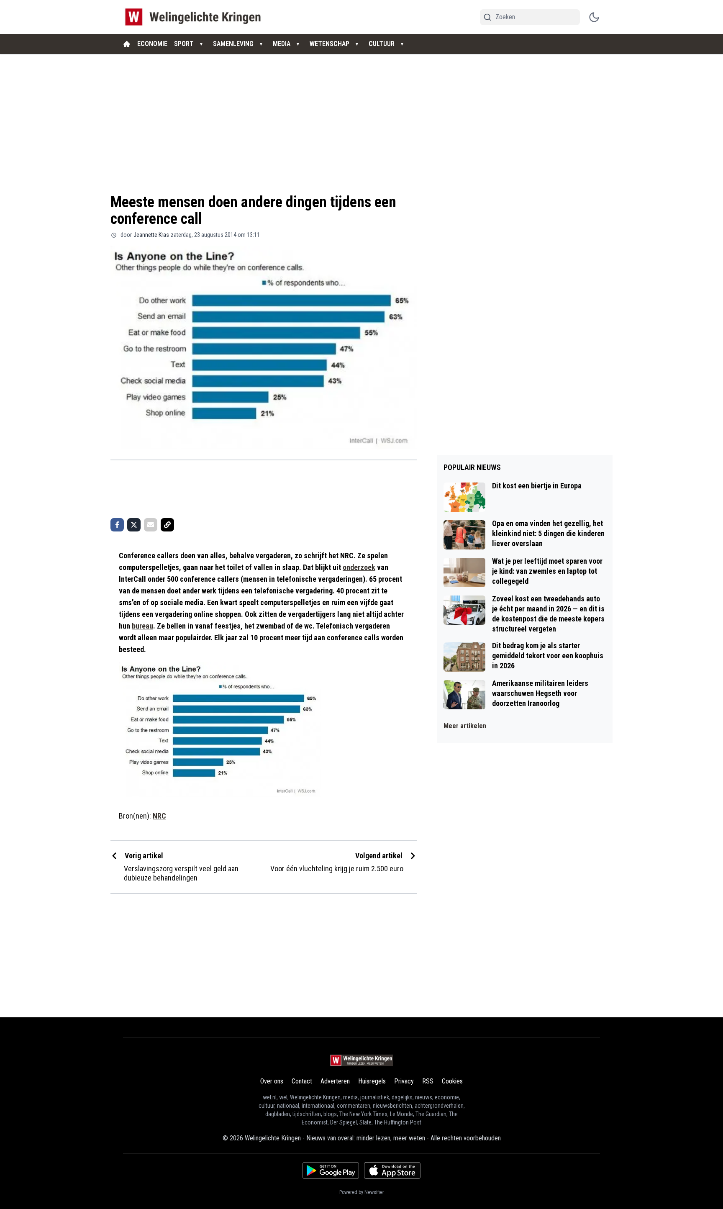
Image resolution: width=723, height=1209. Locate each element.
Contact (302, 1081)
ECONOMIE (152, 44)
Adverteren (335, 1081)
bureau (142, 625)
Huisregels (372, 1081)
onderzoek (359, 567)
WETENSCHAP (329, 44)
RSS (427, 1081)
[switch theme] (594, 17)
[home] (127, 44)
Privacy (404, 1081)
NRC (159, 815)
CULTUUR (382, 44)
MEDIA (281, 44)
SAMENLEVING (233, 44)
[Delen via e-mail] (150, 524)
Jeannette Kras (151, 234)
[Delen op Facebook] (117, 524)
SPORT (184, 44)
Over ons (271, 1081)
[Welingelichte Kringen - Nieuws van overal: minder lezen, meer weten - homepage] (195, 17)
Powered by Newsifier (361, 1192)
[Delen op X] (134, 524)
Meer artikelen (465, 726)
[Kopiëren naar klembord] (167, 524)
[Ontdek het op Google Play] (331, 1170)
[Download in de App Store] (392, 1170)
